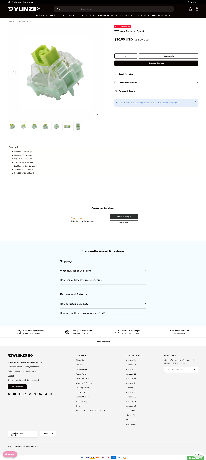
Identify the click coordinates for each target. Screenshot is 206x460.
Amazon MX (131, 392)
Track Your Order (17, 387)
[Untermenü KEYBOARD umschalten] (94, 15)
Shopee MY (131, 420)
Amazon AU (131, 360)
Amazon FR (131, 378)
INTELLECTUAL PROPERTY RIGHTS (90, 410)
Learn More (28, 2)
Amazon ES (131, 374)
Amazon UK (131, 401)
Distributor (130, 424)
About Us (80, 360)
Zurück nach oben (103, 342)
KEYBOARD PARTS (106, 16)
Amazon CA (131, 365)
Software (79, 365)
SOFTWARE (141, 16)
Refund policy (81, 369)
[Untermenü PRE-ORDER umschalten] (132, 15)
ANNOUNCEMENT (159, 16)
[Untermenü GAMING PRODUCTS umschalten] (78, 15)
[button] (197, 9)
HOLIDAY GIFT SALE (44, 16)
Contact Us (80, 392)
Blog (78, 406)
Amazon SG (131, 397)
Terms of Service (82, 397)
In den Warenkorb (168, 56)
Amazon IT (130, 387)
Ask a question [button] (124, 222)
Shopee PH (130, 415)
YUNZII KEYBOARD (19, 446)
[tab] (15, 147)
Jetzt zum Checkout (156, 63)
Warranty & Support (84, 383)
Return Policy (81, 374)
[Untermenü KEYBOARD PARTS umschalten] (115, 15)
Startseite (11, 21)
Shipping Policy (82, 387)
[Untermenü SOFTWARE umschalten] (147, 15)
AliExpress (130, 410)
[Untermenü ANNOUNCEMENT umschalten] (168, 15)
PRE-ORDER (125, 16)
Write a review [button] (124, 217)
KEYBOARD (87, 16)
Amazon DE (131, 369)
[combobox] (114, 9)
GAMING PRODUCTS (68, 16)
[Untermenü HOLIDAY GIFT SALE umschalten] (55, 15)
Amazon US (131, 406)
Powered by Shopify (32, 446)
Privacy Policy (81, 401)
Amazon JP (131, 383)
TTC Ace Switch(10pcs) (23, 21)
